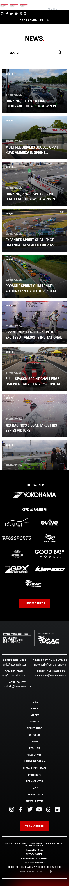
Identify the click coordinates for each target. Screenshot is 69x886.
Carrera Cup (34, 794)
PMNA (34, 788)
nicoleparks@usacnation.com (50, 665)
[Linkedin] (25, 13)
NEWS (34, 708)
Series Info (34, 728)
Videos (34, 722)
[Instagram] (2, 13)
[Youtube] (16, 13)
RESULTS (34, 748)
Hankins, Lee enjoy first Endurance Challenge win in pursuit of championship (31, 106)
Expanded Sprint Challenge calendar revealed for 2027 (30, 242)
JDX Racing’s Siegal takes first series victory (32, 428)
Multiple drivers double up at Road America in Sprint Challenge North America (32, 153)
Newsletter (34, 801)
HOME (34, 702)
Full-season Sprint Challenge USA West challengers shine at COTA (33, 384)
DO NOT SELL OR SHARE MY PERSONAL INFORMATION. (34, 867)
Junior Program (34, 761)
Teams (34, 742)
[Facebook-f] (7, 13)
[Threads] (20, 13)
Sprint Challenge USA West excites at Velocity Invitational (34, 335)
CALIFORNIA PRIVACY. (34, 862)
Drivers (34, 735)
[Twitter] (11, 13)
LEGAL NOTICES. (34, 850)
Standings (34, 755)
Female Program (34, 768)
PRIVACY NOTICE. (34, 854)
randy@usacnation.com (14, 665)
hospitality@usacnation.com (17, 687)
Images (34, 715)
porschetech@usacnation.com (50, 676)
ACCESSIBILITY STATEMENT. (34, 858)
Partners (34, 775)
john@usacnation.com (14, 676)
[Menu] (63, 9)
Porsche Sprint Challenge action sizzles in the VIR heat (31, 288)
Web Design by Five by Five (33, 871)
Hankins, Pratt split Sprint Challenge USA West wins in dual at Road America (30, 199)
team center (34, 781)
